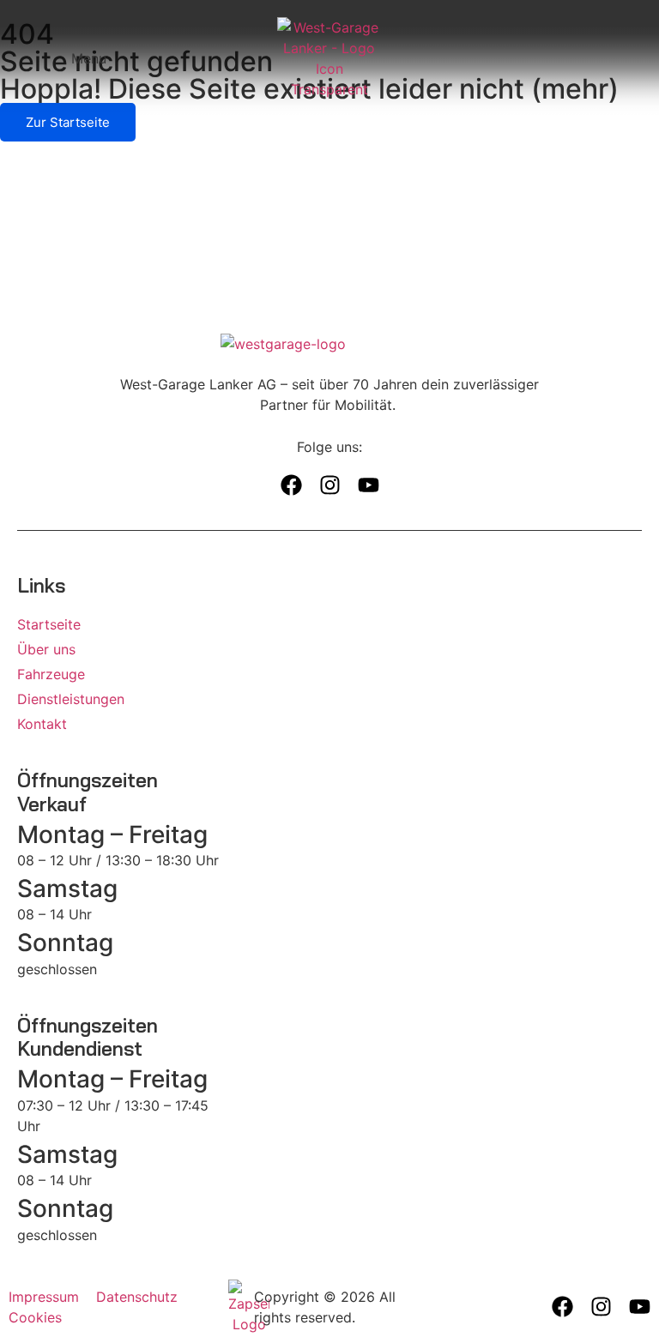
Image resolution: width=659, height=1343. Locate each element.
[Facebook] (291, 485)
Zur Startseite (68, 122)
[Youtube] (368, 485)
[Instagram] (330, 485)
